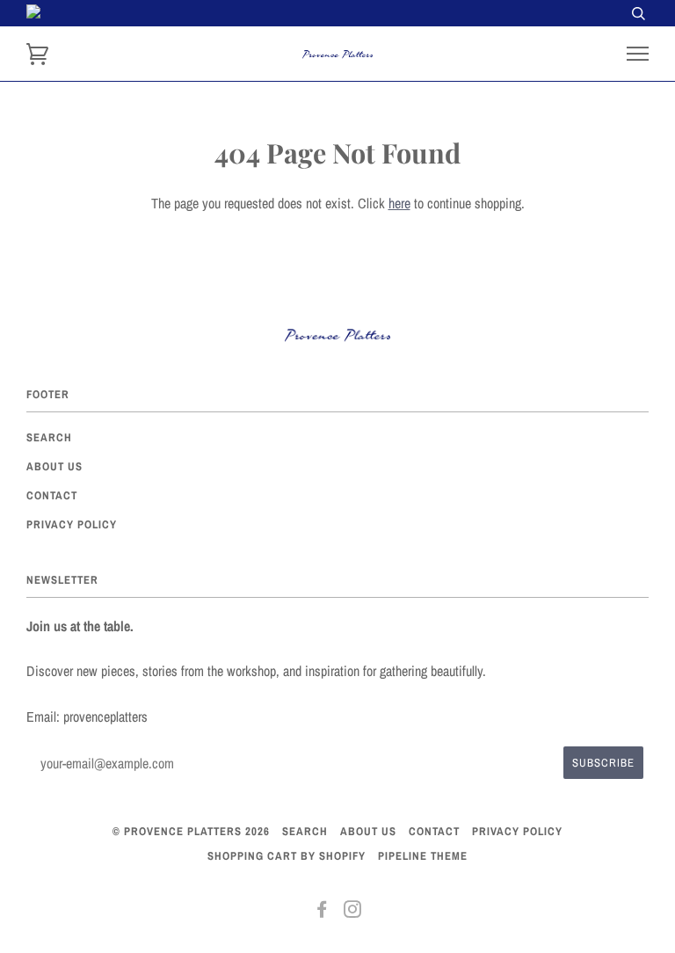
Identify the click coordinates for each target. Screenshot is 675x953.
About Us (54, 466)
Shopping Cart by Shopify (286, 855)
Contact (51, 495)
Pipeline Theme (423, 855)
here (399, 203)
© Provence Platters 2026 (191, 831)
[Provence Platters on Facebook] (322, 912)
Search (49, 437)
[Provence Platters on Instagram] (353, 912)
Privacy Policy (71, 524)
